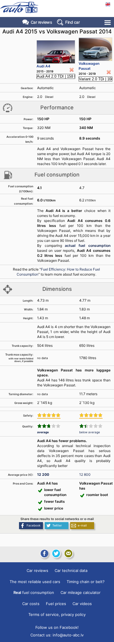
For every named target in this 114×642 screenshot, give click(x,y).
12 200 (43, 474)
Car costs (30, 603)
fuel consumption (33, 592)
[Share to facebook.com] (44, 553)
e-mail (82, 525)
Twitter (57, 525)
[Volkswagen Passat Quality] (91, 426)
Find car (72, 22)
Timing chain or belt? (86, 581)
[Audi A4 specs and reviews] (56, 52)
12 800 (85, 474)
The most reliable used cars (35, 581)
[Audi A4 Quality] (49, 426)
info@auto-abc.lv (68, 635)
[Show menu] (108, 22)
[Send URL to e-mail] (68, 553)
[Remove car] (71, 69)
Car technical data (71, 570)
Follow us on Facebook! (57, 627)
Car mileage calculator (81, 592)
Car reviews (41, 22)
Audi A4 (43, 66)
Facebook (33, 525)
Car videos (82, 603)
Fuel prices (56, 603)
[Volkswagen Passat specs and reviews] (95, 49)
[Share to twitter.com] (56, 553)
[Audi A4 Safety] (49, 416)
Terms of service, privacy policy (57, 614)
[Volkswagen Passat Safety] (91, 416)
